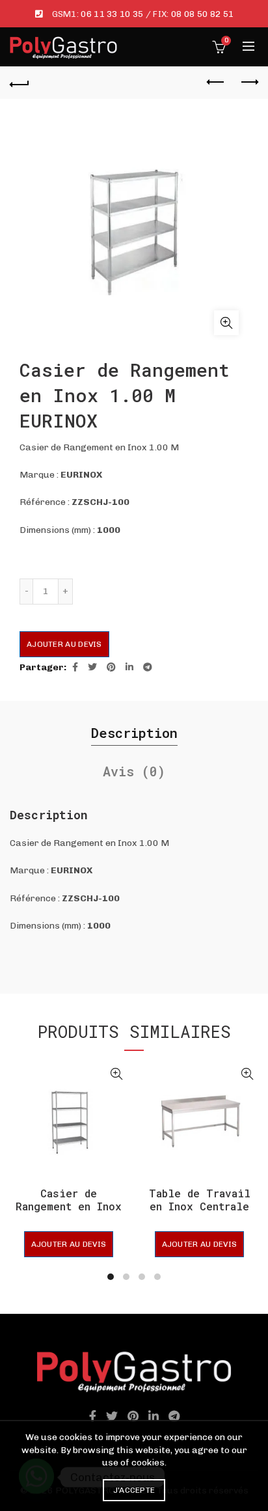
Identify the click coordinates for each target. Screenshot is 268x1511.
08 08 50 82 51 (202, 14)
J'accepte (134, 1490)
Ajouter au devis (64, 644)
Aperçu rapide (116, 1074)
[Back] (19, 83)
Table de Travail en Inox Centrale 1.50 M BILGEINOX (199, 1206)
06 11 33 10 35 (112, 14)
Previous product (216, 83)
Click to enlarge (226, 322)
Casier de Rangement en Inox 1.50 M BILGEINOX (69, 1206)
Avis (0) (134, 771)
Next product (248, 83)
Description (134, 732)
